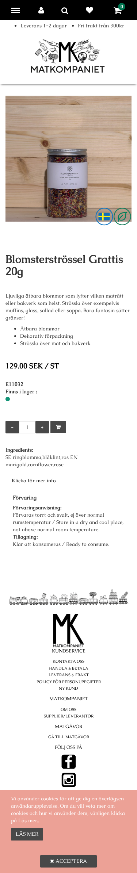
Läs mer (27, 834)
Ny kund (68, 688)
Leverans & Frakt (69, 674)
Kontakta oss (68, 661)
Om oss (68, 709)
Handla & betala (68, 668)
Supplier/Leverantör (69, 716)
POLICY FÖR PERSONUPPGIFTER (69, 681)
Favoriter (91, 10)
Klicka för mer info (34, 480)
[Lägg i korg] (58, 427)
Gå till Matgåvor (68, 736)
